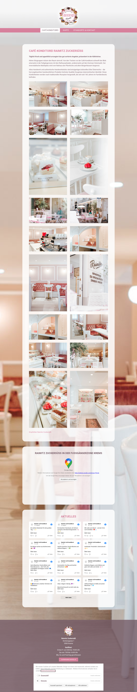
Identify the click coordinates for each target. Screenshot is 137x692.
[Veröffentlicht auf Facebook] (51, 524)
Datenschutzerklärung (48, 671)
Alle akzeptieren (70, 685)
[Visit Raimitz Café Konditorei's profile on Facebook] (31, 524)
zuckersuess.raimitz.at (68, 659)
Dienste (44, 681)
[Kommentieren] (35, 536)
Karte (66, 30)
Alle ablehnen (82, 685)
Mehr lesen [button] (33, 533)
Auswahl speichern (56, 685)
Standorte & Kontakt (84, 30)
